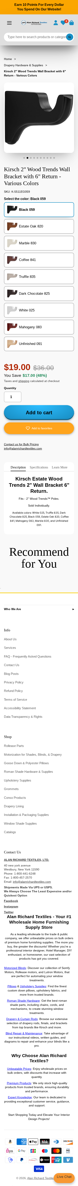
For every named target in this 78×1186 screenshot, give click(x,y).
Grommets (11, 789)
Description (18, 467)
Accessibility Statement (20, 708)
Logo (34, 23)
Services (10, 647)
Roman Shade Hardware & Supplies (28, 771)
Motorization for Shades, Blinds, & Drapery (33, 754)
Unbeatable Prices (19, 1068)
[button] (39, 428)
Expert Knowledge (20, 1097)
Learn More (59, 467)
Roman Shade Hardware (23, 1000)
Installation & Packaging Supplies (26, 814)
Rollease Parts (14, 746)
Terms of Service (15, 699)
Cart (71, 22)
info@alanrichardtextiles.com (32, 881)
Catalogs (10, 832)
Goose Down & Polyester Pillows (26, 763)
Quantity (10, 388)
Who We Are (12, 609)
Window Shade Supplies (20, 823)
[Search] (69, 37)
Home (8, 59)
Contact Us (11, 665)
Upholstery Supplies (17, 780)
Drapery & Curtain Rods (22, 1019)
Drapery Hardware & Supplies (23, 65)
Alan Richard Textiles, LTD (44, 1178)
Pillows (11, 986)
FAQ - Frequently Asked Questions (27, 656)
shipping (23, 381)
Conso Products (15, 797)
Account (55, 22)
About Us (10, 639)
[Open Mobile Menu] (9, 23)
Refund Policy (13, 691)
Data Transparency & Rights (23, 716)
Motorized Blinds (15, 968)
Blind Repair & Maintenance (24, 1033)
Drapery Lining (14, 806)
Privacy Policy (14, 682)
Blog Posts (11, 673)
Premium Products (19, 1083)
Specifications (39, 467)
